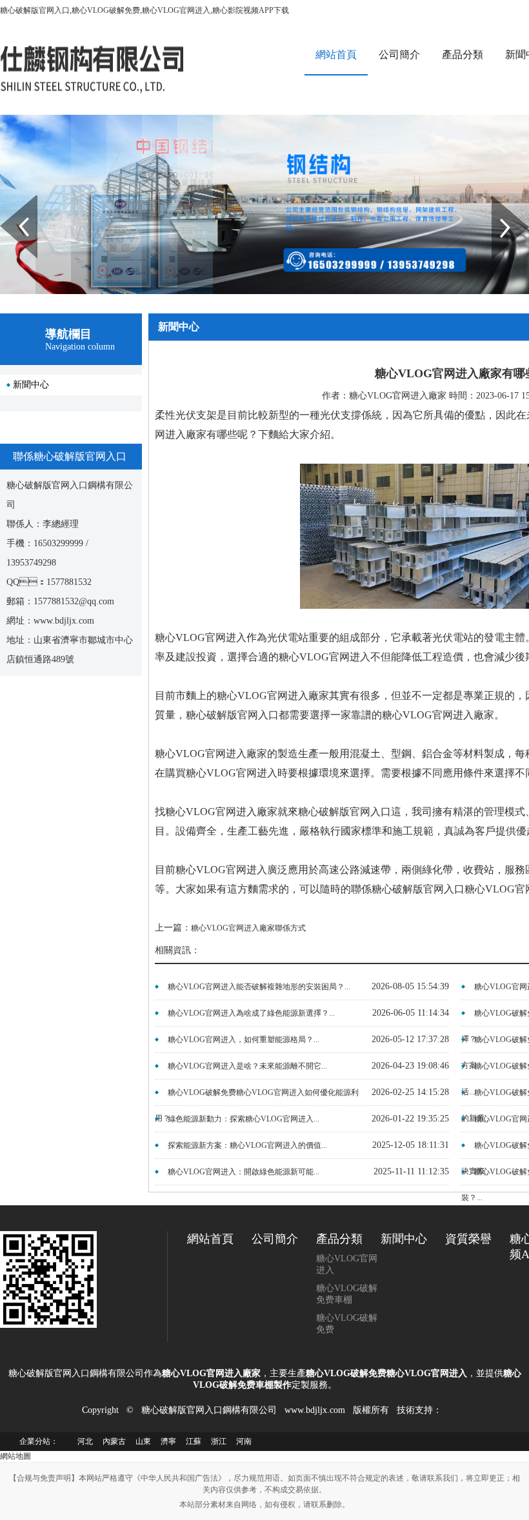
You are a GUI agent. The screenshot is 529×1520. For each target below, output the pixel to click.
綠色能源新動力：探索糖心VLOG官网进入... (243, 1118)
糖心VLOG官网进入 (346, 1264)
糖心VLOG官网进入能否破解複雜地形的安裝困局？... (259, 986)
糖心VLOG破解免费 (346, 1323)
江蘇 (193, 1441)
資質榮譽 (468, 1238)
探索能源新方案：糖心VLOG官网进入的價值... (247, 1145)
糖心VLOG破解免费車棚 (346, 1294)
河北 (85, 1441)
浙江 (218, 1441)
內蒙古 (114, 1441)
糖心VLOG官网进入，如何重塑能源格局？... (243, 1039)
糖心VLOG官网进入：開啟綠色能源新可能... (243, 1171)
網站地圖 (15, 1456)
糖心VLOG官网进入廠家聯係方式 (248, 928)
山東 (143, 1441)
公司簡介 (399, 54)
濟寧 (168, 1441)
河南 (244, 1441)
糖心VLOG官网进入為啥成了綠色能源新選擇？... (251, 1013)
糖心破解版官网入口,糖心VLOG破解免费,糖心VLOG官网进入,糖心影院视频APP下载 (144, 10)
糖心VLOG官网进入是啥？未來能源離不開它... (247, 1066)
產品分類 (462, 54)
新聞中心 (31, 385)
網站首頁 (336, 54)
